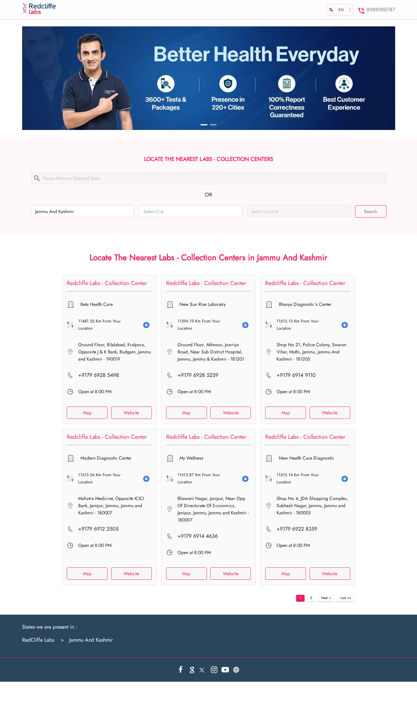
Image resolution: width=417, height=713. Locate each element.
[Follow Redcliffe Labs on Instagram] (214, 669)
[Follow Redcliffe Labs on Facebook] (180, 669)
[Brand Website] (236, 669)
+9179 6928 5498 (98, 375)
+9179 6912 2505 (98, 529)
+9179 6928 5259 (198, 375)
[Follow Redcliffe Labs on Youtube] (225, 669)
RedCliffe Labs (38, 640)
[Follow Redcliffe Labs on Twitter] (203, 669)
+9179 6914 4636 (198, 536)
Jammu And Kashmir (87, 640)
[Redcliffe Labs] (39, 8)
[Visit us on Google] (191, 669)
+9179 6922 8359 (297, 529)
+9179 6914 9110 (296, 375)
